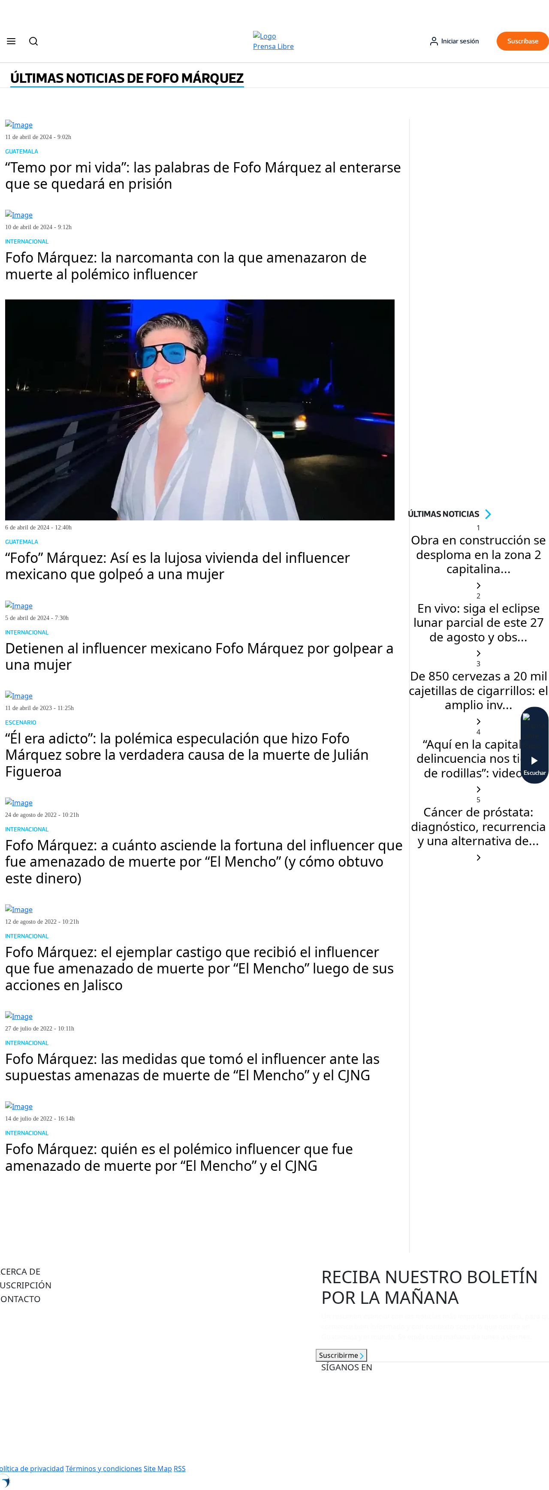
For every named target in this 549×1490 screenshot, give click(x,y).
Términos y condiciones (104, 1468)
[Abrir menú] (11, 41)
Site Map (158, 1468)
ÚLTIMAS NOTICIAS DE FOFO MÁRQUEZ (127, 78)
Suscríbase (523, 41)
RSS (180, 1468)
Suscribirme (339, 1355)
